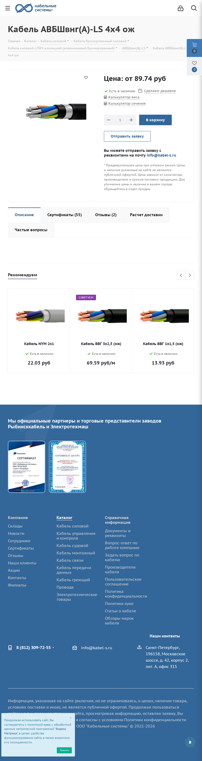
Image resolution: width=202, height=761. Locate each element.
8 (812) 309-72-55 (33, 647)
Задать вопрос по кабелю (122, 557)
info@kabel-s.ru (161, 155)
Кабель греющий (73, 579)
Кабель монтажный (76, 552)
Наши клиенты (22, 562)
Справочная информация (117, 520)
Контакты (17, 577)
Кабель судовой (72, 545)
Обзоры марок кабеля (119, 621)
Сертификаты (21, 548)
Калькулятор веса (124, 97)
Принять (64, 750)
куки (47, 724)
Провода (65, 587)
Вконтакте (190, 742)
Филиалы (17, 585)
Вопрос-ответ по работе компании (122, 545)
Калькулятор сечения (127, 103)
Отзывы (15, 555)
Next (189, 275)
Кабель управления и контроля (76, 536)
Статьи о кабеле (120, 610)
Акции (14, 570)
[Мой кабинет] (180, 8)
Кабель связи (70, 560)
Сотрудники (19, 540)
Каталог (64, 517)
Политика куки (119, 603)
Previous (181, 275)
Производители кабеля (120, 569)
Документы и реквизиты (117, 533)
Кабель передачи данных (74, 570)
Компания (18, 517)
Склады (15, 526)
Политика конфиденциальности (126, 594)
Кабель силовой (72, 526)
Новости (16, 533)
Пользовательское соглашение (123, 581)
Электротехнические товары (77, 597)
